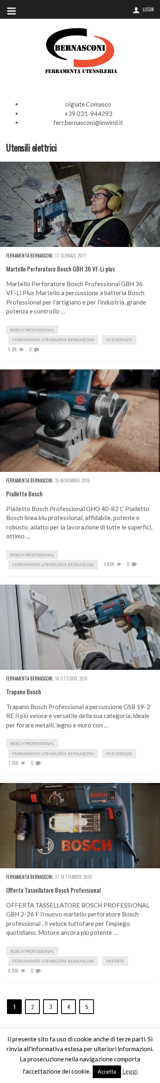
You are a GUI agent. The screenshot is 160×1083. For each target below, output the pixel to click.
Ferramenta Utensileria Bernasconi (53, 339)
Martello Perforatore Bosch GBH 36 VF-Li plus (60, 269)
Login (148, 9)
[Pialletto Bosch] (80, 420)
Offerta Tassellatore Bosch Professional (53, 890)
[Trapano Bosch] (80, 627)
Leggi (130, 1071)
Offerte (115, 960)
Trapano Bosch (23, 691)
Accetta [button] (107, 1071)
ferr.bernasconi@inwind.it (88, 122)
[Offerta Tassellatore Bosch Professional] (80, 825)
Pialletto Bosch (24, 493)
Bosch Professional (32, 329)
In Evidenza (119, 339)
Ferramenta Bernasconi (29, 255)
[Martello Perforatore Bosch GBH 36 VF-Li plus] (80, 204)
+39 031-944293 (88, 113)
